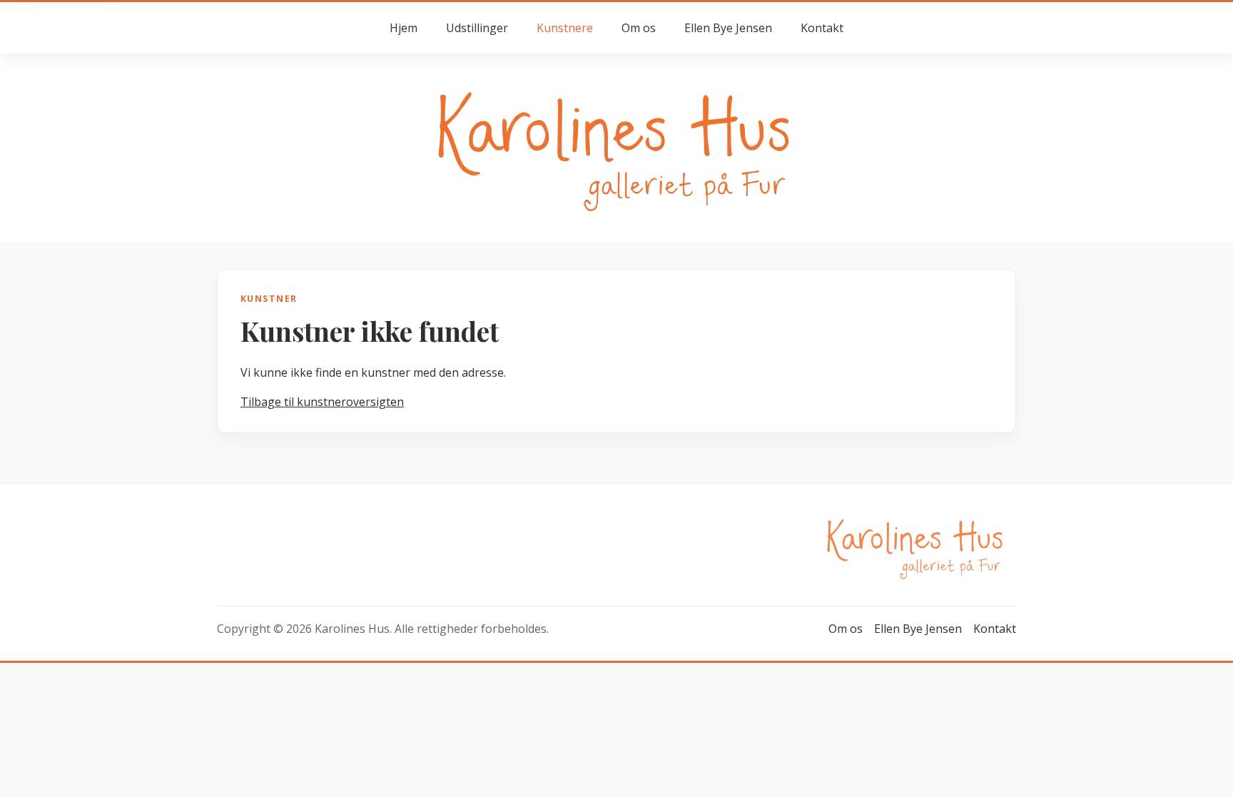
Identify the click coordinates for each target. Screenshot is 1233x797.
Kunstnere (565, 28)
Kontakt (822, 28)
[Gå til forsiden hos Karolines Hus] (616, 147)
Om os (638, 28)
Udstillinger (477, 28)
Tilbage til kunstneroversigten (322, 402)
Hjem (403, 28)
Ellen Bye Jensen (728, 28)
